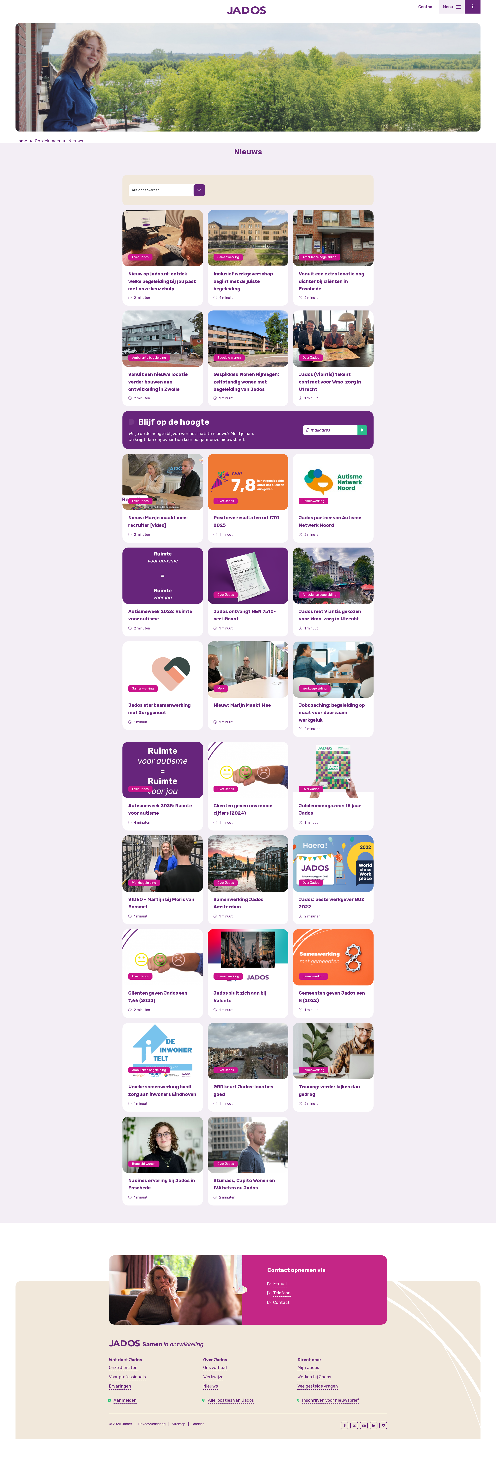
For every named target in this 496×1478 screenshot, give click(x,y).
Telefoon (282, 1293)
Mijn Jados (308, 1367)
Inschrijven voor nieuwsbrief (330, 1400)
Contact (426, 6)
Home (21, 141)
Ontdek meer (48, 141)
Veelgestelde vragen (317, 1386)
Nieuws (210, 1386)
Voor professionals (127, 1376)
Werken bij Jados (314, 1376)
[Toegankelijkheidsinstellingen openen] (472, 7)
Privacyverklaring (152, 1424)
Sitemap (178, 1424)
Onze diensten (123, 1367)
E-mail (280, 1283)
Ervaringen (120, 1386)
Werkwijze (213, 1376)
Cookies (198, 1424)
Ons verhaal (215, 1367)
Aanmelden (125, 1400)
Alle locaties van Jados (231, 1400)
